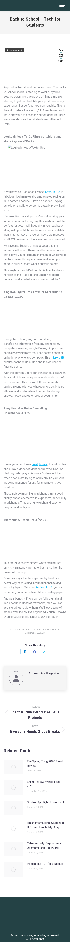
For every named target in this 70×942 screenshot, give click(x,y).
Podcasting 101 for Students (45, 864)
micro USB (57, 357)
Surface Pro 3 (44, 587)
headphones (39, 464)
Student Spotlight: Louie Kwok (46, 802)
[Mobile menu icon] (62, 5)
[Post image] (13, 767)
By (48, 629)
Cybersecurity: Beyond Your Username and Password (44, 846)
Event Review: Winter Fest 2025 (43, 784)
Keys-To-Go (52, 192)
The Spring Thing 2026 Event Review (45, 764)
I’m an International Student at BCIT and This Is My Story (45, 825)
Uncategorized (14, 50)
